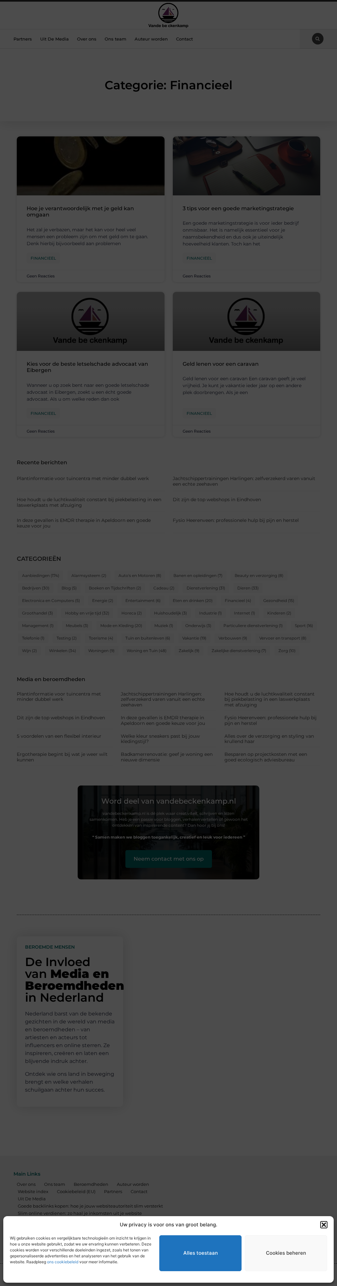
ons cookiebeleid (62, 1261)
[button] (324, 1224)
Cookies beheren (286, 1253)
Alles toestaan (200, 1253)
